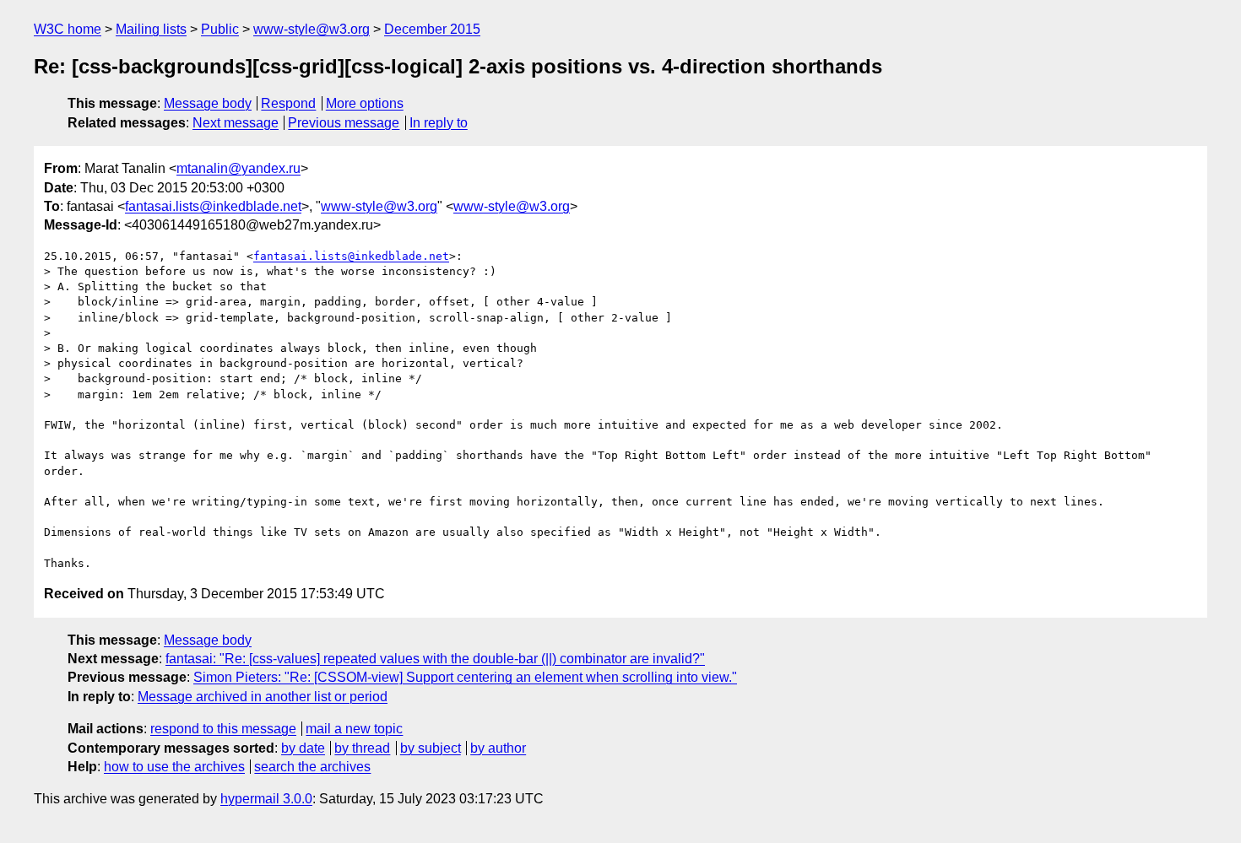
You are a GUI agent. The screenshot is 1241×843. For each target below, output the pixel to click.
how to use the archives (174, 766)
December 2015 (432, 29)
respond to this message (223, 728)
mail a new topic (354, 728)
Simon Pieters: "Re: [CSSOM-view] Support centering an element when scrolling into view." (465, 677)
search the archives (312, 766)
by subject (430, 748)
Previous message (343, 123)
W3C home (67, 29)
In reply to (438, 123)
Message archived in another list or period (262, 696)
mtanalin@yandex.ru (238, 168)
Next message (235, 123)
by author (498, 748)
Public (220, 29)
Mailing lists (151, 29)
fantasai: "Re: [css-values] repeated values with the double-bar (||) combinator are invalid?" (435, 658)
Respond (288, 103)
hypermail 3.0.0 (266, 799)
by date (303, 748)
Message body (208, 103)
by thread (362, 748)
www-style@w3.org (311, 29)
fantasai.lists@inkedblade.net (213, 206)
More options (365, 103)
